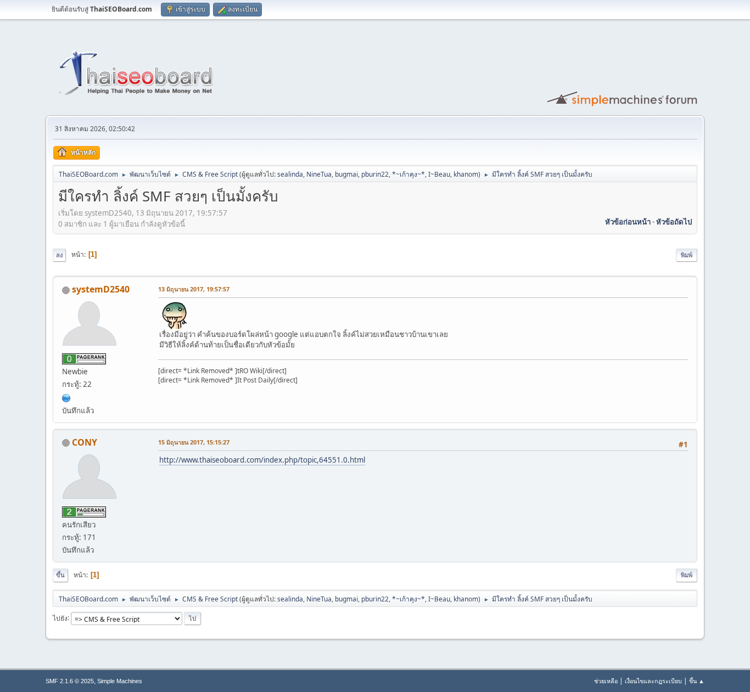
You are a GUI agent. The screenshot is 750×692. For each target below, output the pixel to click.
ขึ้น (60, 575)
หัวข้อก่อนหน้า (628, 222)
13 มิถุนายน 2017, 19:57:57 (194, 289)
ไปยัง (60, 617)
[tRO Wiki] (66, 397)
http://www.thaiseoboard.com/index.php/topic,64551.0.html (262, 460)
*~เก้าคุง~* (408, 174)
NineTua (319, 174)
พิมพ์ (686, 255)
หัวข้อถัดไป (674, 222)
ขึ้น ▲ (696, 681)
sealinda (290, 174)
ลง (59, 255)
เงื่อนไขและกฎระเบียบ (653, 681)
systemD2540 (101, 289)
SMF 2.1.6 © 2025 (70, 681)
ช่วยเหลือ (606, 681)
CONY (84, 442)
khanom (466, 174)
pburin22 (375, 174)
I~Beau (439, 174)
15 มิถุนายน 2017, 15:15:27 (194, 442)
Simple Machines (119, 681)
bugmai (346, 174)
